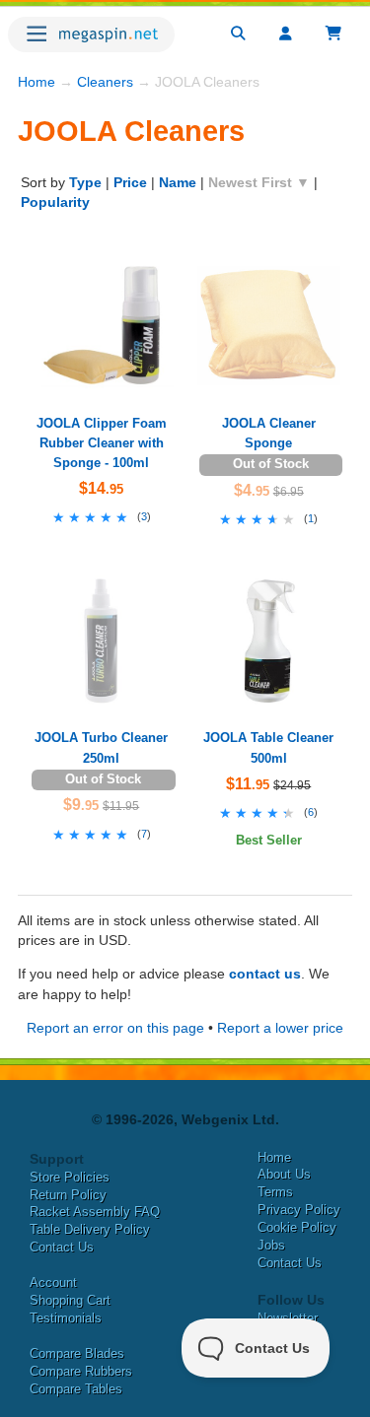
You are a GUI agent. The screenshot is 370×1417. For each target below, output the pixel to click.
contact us (265, 973)
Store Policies (70, 1177)
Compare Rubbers (81, 1371)
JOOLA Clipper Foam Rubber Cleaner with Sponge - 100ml (102, 443)
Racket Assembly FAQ (95, 1211)
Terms (275, 1191)
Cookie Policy (297, 1227)
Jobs (271, 1245)
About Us (284, 1174)
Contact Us (62, 1247)
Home (36, 82)
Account (53, 1282)
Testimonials (66, 1318)
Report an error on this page (115, 1028)
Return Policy (68, 1194)
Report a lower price (280, 1028)
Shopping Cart (70, 1300)
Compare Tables (76, 1389)
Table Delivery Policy (90, 1229)
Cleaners (105, 82)
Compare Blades (77, 1353)
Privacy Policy (299, 1209)
